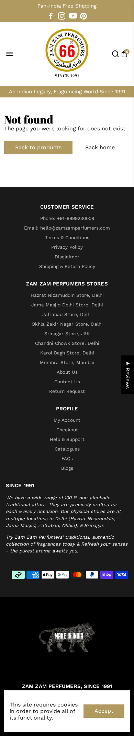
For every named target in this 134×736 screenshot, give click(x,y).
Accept (103, 711)
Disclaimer (67, 256)
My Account (67, 420)
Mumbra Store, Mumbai (67, 362)
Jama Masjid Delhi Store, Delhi (67, 304)
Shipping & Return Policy (67, 266)
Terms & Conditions (67, 237)
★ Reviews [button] (127, 374)
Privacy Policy (67, 247)
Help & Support (67, 439)
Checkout (67, 429)
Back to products (38, 147)
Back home (100, 147)
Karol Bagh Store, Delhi (67, 352)
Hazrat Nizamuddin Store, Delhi (67, 295)
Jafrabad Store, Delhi (67, 314)
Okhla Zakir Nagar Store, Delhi (67, 324)
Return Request (67, 391)
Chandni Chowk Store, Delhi (67, 343)
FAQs (67, 458)
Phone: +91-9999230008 (67, 218)
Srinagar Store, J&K (67, 333)
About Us (67, 372)
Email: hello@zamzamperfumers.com (67, 228)
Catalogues (67, 449)
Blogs (67, 468)
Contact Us (67, 381)
